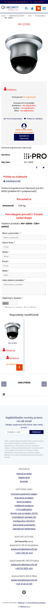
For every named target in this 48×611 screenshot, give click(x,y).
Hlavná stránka (24, 473)
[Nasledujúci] (44, 384)
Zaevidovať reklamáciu (24, 528)
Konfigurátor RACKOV (24, 521)
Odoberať (36, 432)
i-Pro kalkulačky (24, 509)
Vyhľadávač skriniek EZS (24, 517)
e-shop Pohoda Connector (35, 603)
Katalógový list (13, 181)
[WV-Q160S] (24, 54)
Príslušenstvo (40, 15)
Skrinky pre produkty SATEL (24, 513)
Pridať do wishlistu (34, 118)
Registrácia (24, 477)
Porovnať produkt (14, 118)
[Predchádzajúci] (3, 384)
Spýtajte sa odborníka (24, 137)
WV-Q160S (12, 343)
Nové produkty (24, 501)
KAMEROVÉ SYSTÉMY (16, 15)
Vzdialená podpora (24, 505)
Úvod (3, 15)
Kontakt (24, 481)
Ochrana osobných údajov (24, 494)
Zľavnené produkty (24, 497)
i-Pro (29, 15)
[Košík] (38, 8)
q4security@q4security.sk (18, 2)
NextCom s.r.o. (25, 606)
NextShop (21, 603)
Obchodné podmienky (24, 524)
